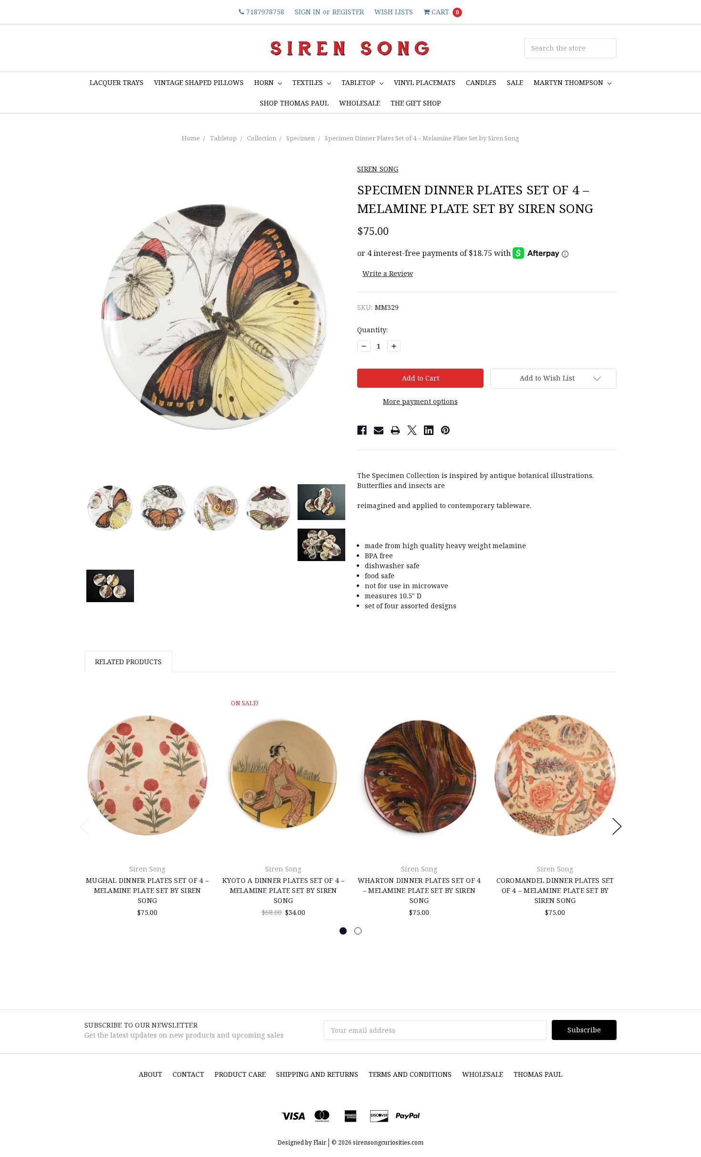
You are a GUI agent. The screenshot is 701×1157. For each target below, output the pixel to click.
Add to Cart (147, 833)
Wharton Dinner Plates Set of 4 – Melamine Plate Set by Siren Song (419, 890)
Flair (319, 1142)
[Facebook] (362, 430)
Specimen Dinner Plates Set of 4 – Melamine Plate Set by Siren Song (422, 138)
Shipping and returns (317, 1074)
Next (617, 826)
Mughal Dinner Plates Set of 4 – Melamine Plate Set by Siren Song (147, 890)
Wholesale (482, 1074)
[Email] (378, 430)
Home (191, 138)
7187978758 (264, 11)
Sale (515, 82)
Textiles (308, 82)
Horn (265, 82)
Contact (188, 1074)
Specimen (300, 138)
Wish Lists (393, 11)
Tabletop (359, 82)
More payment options (420, 401)
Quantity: (372, 329)
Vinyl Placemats (424, 82)
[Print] (395, 430)
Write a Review (387, 273)
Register (348, 11)
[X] (412, 430)
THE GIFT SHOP (416, 102)
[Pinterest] (445, 430)
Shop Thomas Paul (294, 102)
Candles (481, 82)
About (150, 1074)
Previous (84, 826)
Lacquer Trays (117, 82)
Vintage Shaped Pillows (199, 82)
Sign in (307, 11)
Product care (240, 1074)
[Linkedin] (428, 430)
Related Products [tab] (128, 661)
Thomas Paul (538, 1074)
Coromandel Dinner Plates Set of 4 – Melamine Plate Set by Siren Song (555, 890)
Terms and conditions (410, 1074)
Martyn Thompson (569, 82)
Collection (261, 138)
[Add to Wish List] (200, 717)
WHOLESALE (359, 102)
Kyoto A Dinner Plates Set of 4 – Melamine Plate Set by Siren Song (283, 890)
